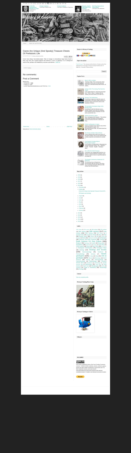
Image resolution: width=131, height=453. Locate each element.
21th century (89, 233)
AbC (26, 4)
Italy (97, 256)
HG (48, 4)
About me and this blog (35, 43)
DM (40, 4)
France (88, 246)
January (81, 210)
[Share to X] (68, 57)
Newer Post (26, 126)
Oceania (88, 259)
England (78, 243)
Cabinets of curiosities (93, 237)
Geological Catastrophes (85, 247)
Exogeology (101, 243)
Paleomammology (80, 261)
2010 (79, 221)
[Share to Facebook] (70, 57)
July (80, 197)
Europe (93, 243)
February (81, 208)
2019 (79, 177)
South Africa (98, 264)
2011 (79, 219)
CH (31, 4)
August (81, 195)
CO (33, 4)
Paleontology (93, 261)
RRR (58, 4)
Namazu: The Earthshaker (91, 97)
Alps (105, 234)
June (80, 200)
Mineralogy (97, 258)
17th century (103, 229)
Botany (84, 238)
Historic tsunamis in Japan (91, 115)
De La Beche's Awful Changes (92, 151)
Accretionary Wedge (91, 234)
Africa (100, 234)
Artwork (92, 236)
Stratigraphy (95, 266)
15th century (86, 229)
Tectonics (78, 267)
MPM (50, 4)
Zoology (81, 269)
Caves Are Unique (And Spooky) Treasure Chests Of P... (92, 191)
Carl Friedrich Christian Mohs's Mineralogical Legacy (92, 142)
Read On (58, 62)
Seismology (88, 264)
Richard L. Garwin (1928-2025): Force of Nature (86, 7)
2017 (79, 181)
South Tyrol (86, 266)
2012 (79, 217)
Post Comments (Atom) (35, 129)
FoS (50, 86)
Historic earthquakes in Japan (92, 124)
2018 (79, 179)
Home (24, 43)
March (80, 206)
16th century (95, 229)
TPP (63, 4)
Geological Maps (101, 247)
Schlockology (97, 262)
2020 (79, 175)
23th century (100, 233)
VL (35, 4)
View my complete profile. (82, 277)
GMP (43, 4)
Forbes (29, 67)
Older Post (69, 126)
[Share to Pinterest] (71, 57)
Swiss (103, 266)
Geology (81, 250)
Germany (93, 254)
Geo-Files (95, 246)
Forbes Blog (101, 244)
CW (38, 4)
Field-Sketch (88, 244)
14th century (79, 229)
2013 (79, 215)
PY (55, 4)
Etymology (86, 243)
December (81, 187)
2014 (79, 213)
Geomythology (80, 254)
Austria (103, 236)
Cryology (102, 239)
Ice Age (91, 256)
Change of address (44, 6)
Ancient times (83, 236)
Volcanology (103, 267)
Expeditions (79, 244)
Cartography (102, 238)
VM (65, 4)
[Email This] (65, 57)
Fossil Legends (80, 246)
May (80, 202)
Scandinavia (89, 262)
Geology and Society (97, 250)
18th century (82, 231)
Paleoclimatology (99, 259)
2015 (79, 185)
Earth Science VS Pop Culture (89, 241)
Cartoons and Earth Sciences (87, 239)
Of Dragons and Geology (85, 193)
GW (46, 4)
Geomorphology (86, 252)
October (81, 189)
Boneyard (78, 237)
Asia (97, 236)
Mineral (90, 258)
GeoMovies (100, 252)
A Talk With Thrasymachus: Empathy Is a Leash (34, 7)
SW (60, 4)
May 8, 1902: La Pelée (90, 80)
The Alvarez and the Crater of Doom (93, 133)
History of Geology (39, 17)
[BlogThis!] (66, 57)
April (80, 204)
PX (53, 4)
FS (24, 4)
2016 (79, 183)
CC (29, 4)
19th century (94, 231)
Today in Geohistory (90, 267)
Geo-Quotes (103, 246)
